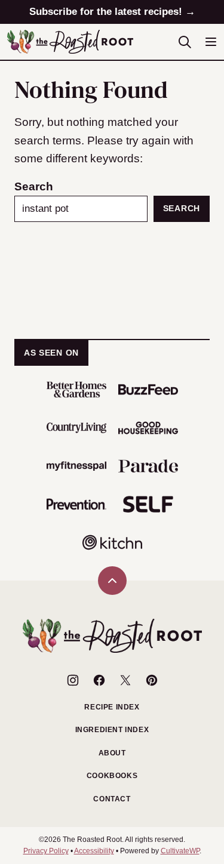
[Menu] (211, 42)
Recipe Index (111, 707)
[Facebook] (99, 680)
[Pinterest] (152, 680)
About (112, 753)
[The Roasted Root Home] (70, 42)
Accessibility (94, 851)
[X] (125, 680)
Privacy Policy (46, 851)
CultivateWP (180, 851)
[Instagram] (73, 680)
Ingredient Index (112, 730)
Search (33, 186)
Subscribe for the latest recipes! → (112, 11)
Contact (111, 799)
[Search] (184, 42)
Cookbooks (112, 776)
